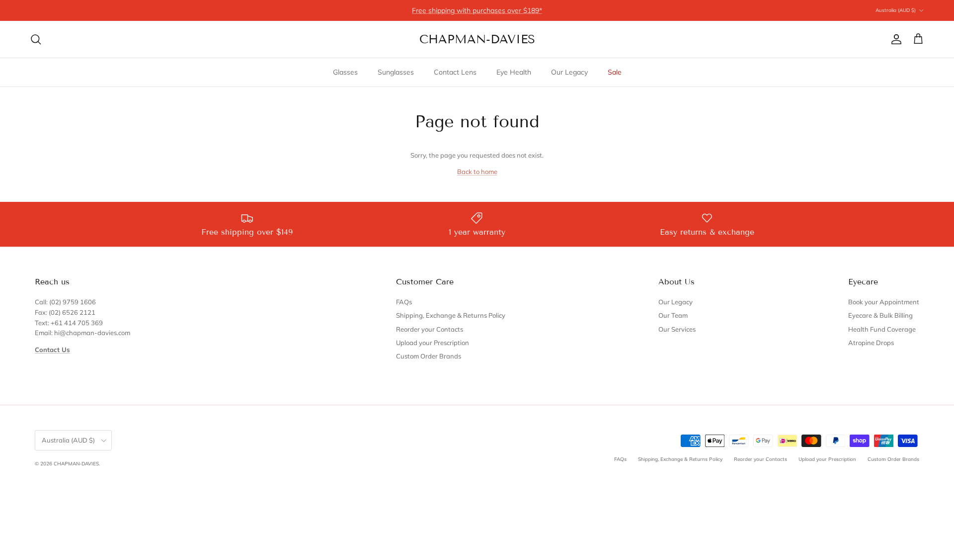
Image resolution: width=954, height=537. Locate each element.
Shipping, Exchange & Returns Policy (450, 315)
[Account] (894, 39)
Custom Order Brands (428, 356)
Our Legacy (569, 72)
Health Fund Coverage (882, 329)
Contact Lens (455, 72)
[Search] (36, 39)
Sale (615, 72)
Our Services (677, 329)
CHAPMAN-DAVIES (76, 463)
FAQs (404, 302)
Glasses (345, 72)
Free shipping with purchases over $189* (477, 10)
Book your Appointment (883, 302)
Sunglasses (396, 72)
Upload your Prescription (432, 343)
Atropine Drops (871, 343)
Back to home (477, 172)
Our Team (673, 315)
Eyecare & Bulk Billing (880, 315)
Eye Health (513, 72)
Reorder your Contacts (429, 329)
